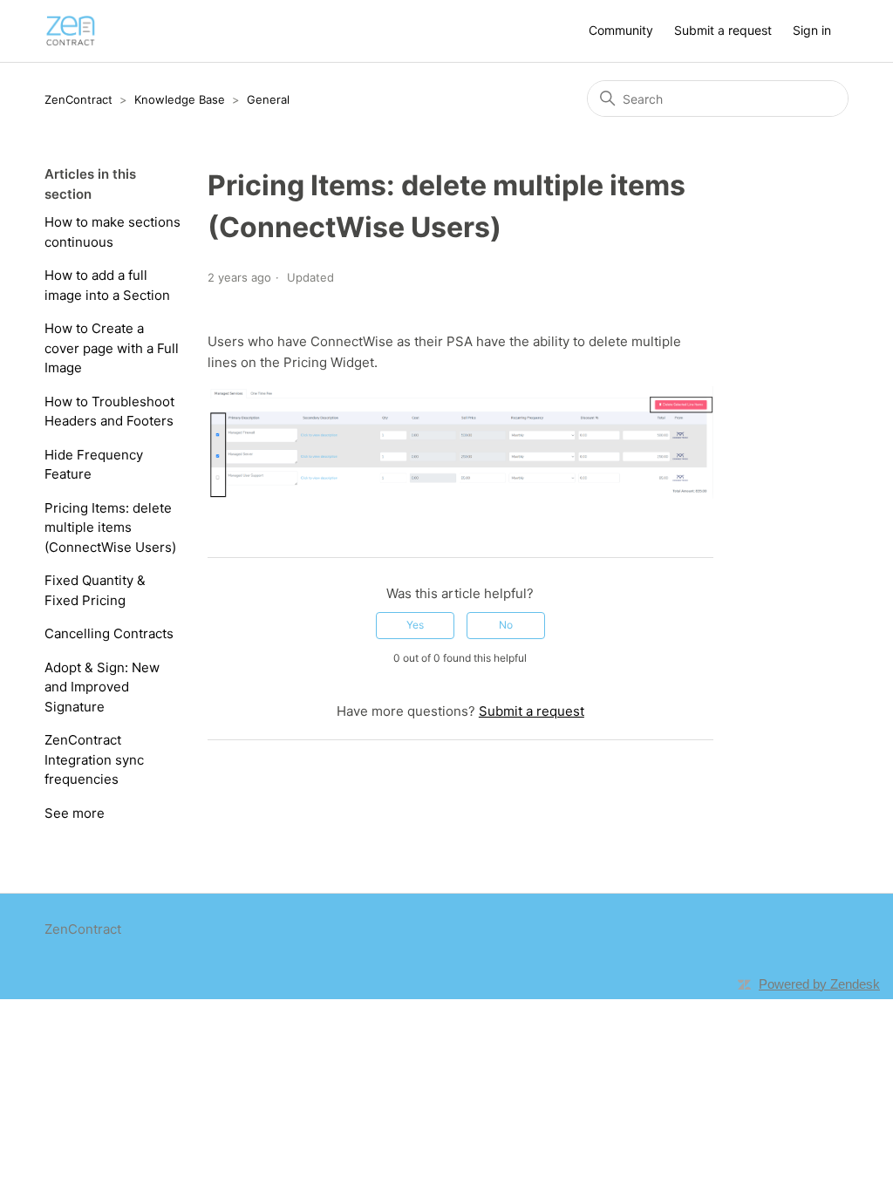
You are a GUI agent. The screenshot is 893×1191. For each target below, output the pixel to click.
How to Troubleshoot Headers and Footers (109, 411)
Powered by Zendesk (819, 984)
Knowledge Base (179, 99)
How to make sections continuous (112, 232)
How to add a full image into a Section (107, 285)
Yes (415, 624)
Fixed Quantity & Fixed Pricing (95, 590)
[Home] (70, 31)
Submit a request (723, 30)
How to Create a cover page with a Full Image (111, 348)
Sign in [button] (812, 30)
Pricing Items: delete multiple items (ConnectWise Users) (110, 527)
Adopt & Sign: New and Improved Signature (102, 687)
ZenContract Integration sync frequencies (94, 759)
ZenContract (78, 99)
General (268, 99)
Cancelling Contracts (109, 633)
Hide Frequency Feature (93, 464)
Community (621, 30)
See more (74, 813)
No (506, 624)
